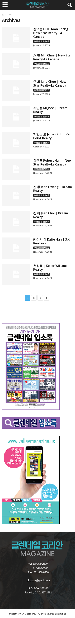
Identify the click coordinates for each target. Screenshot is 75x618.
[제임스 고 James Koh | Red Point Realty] (16, 143)
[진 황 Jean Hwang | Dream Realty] (16, 195)
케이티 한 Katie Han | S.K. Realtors (51, 241)
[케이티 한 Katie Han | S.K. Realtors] (16, 248)
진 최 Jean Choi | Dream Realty (50, 215)
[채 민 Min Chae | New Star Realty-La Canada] (16, 64)
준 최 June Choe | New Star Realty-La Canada (49, 83)
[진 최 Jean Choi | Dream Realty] (16, 221)
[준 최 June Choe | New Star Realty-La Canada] (16, 90)
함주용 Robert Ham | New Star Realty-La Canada (52, 162)
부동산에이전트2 (41, 41)
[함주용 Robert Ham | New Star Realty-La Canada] (16, 169)
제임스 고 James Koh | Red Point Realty (52, 136)
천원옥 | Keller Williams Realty (50, 268)
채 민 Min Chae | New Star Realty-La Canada (52, 57)
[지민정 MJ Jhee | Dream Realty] (16, 116)
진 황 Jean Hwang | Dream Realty (52, 189)
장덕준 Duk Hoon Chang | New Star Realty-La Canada (52, 33)
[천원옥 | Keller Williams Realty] (16, 274)
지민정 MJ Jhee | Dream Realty (50, 110)
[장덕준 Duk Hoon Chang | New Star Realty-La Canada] (16, 37)
